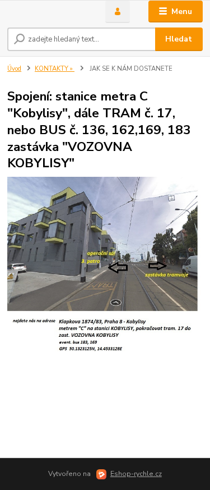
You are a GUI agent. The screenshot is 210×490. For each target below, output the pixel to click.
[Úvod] (47, 11)
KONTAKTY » (54, 69)
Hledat (178, 39)
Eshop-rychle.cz (136, 473)
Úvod (14, 69)
